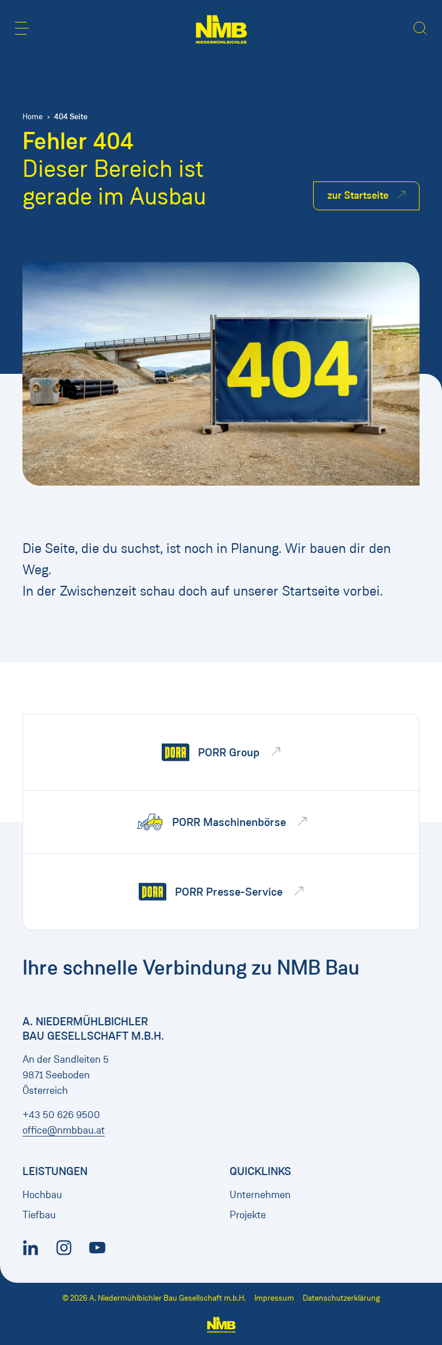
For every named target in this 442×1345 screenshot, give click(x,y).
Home (32, 117)
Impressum (274, 1298)
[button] (22, 28)
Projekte (248, 1214)
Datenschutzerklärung (341, 1298)
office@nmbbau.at (63, 1130)
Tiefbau (39, 1214)
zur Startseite (357, 195)
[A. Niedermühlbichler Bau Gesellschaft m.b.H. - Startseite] (221, 29)
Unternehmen (260, 1194)
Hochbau (42, 1194)
